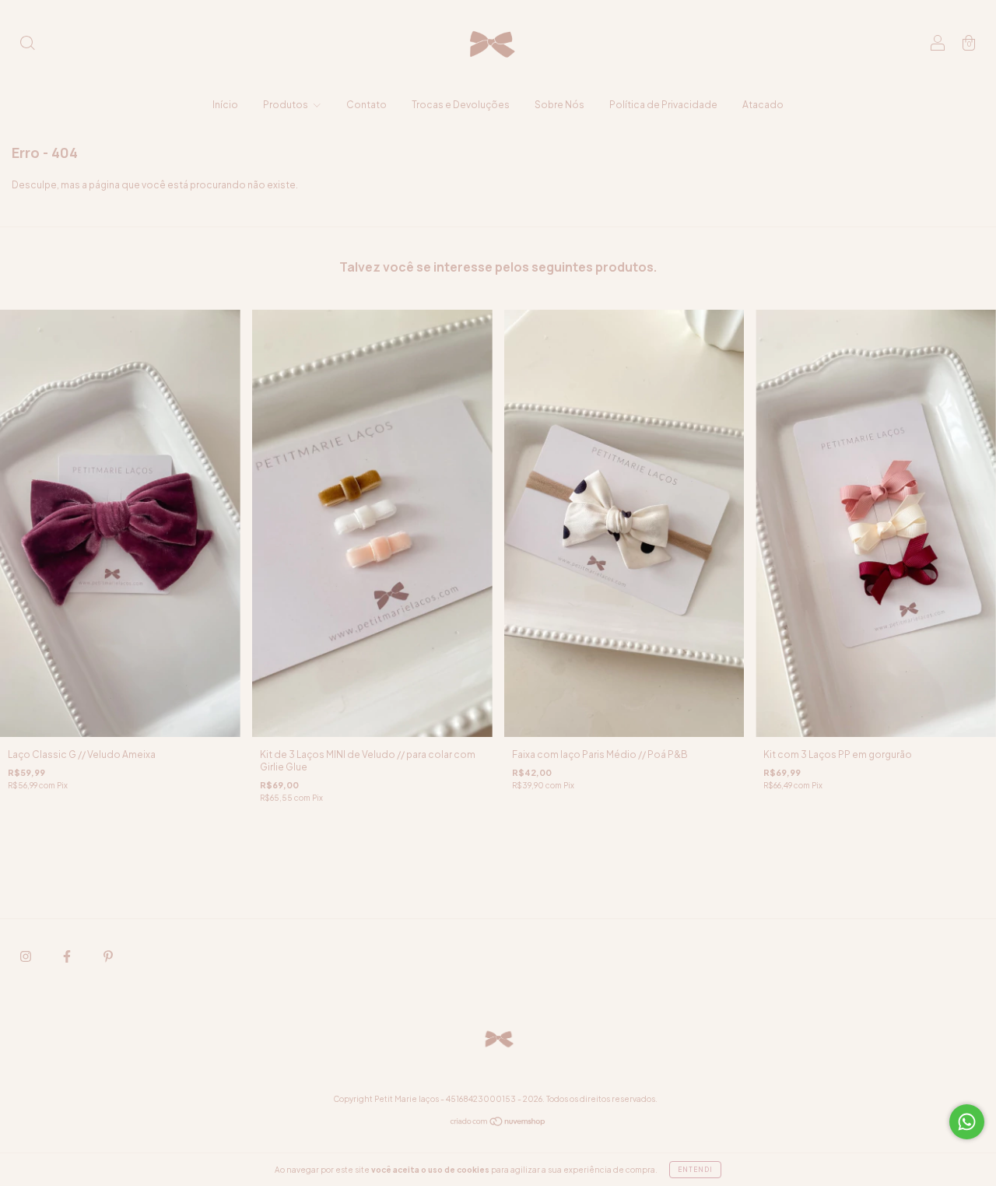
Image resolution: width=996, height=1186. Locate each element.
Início (225, 105)
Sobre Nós (559, 105)
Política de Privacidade (663, 105)
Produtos (286, 105)
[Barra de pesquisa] (27, 45)
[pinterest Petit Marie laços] (108, 956)
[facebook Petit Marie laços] (67, 956)
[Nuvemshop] (498, 1123)
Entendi (695, 1170)
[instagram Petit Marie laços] (26, 956)
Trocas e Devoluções (461, 105)
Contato (366, 105)
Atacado (763, 105)
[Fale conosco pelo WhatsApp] (966, 1121)
